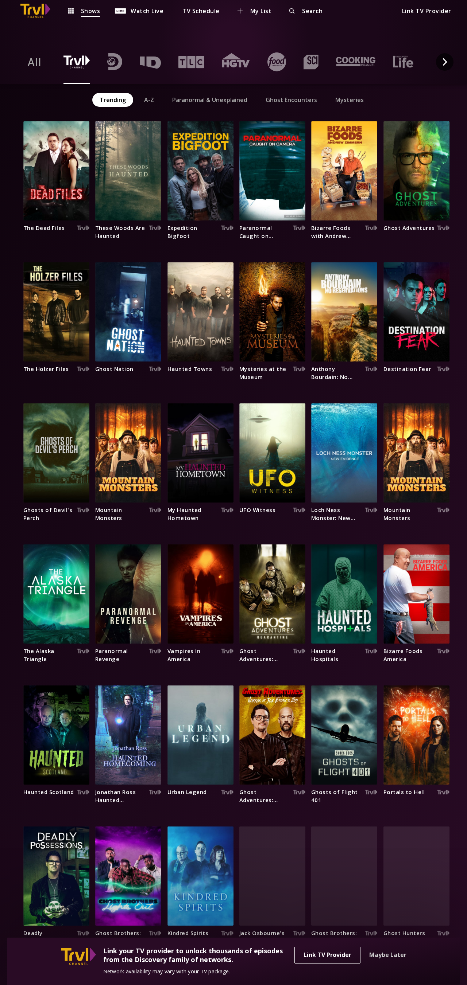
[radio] (34, 62)
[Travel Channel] (39, 11)
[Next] (445, 62)
